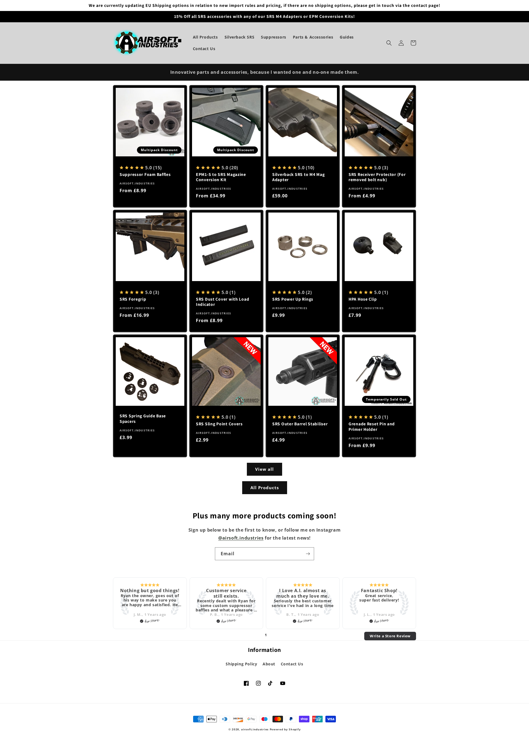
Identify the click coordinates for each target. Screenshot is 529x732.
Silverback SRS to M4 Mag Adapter (298, 177)
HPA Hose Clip (363, 299)
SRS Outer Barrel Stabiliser (300, 423)
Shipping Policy (241, 663)
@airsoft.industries (240, 538)
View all (264, 469)
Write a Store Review (390, 635)
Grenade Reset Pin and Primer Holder (372, 426)
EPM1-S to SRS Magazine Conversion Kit (221, 177)
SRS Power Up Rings (292, 299)
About (269, 663)
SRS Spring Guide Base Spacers (143, 418)
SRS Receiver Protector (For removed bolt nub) (377, 177)
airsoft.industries (255, 729)
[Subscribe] (308, 553)
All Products (264, 487)
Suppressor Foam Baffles (145, 174)
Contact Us (292, 663)
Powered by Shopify (285, 729)
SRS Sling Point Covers (219, 423)
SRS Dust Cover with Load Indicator (222, 301)
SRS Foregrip (133, 299)
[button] (389, 43)
